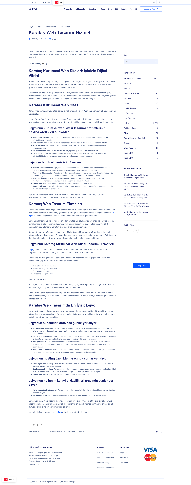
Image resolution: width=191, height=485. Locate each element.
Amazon (127, 83)
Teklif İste (33, 2)
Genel (126, 103)
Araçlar (127, 88)
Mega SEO (123, 453)
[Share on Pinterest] (37, 425)
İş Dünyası (128, 113)
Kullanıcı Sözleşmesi (105, 467)
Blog (110, 9)
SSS (116, 9)
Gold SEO (123, 462)
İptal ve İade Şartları (106, 458)
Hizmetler (92, 9)
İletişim (124, 9)
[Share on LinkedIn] (41, 425)
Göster (43, 64)
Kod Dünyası (129, 118)
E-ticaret (128, 98)
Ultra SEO (123, 458)
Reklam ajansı (130, 128)
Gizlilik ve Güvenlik (105, 453)
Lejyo (54, 39)
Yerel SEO (128, 153)
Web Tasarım (130, 148)
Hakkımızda (80, 9)
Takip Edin (141, 266)
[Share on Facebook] (30, 425)
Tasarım (127, 143)
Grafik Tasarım (130, 108)
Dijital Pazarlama (131, 93)
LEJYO (33, 9)
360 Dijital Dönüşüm (133, 78)
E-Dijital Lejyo (45, 2)
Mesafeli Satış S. (104, 462)
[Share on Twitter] (34, 425)
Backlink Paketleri (57, 432)
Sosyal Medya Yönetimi (134, 138)
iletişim (59, 412)
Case (102, 9)
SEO (126, 133)
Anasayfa (68, 9)
